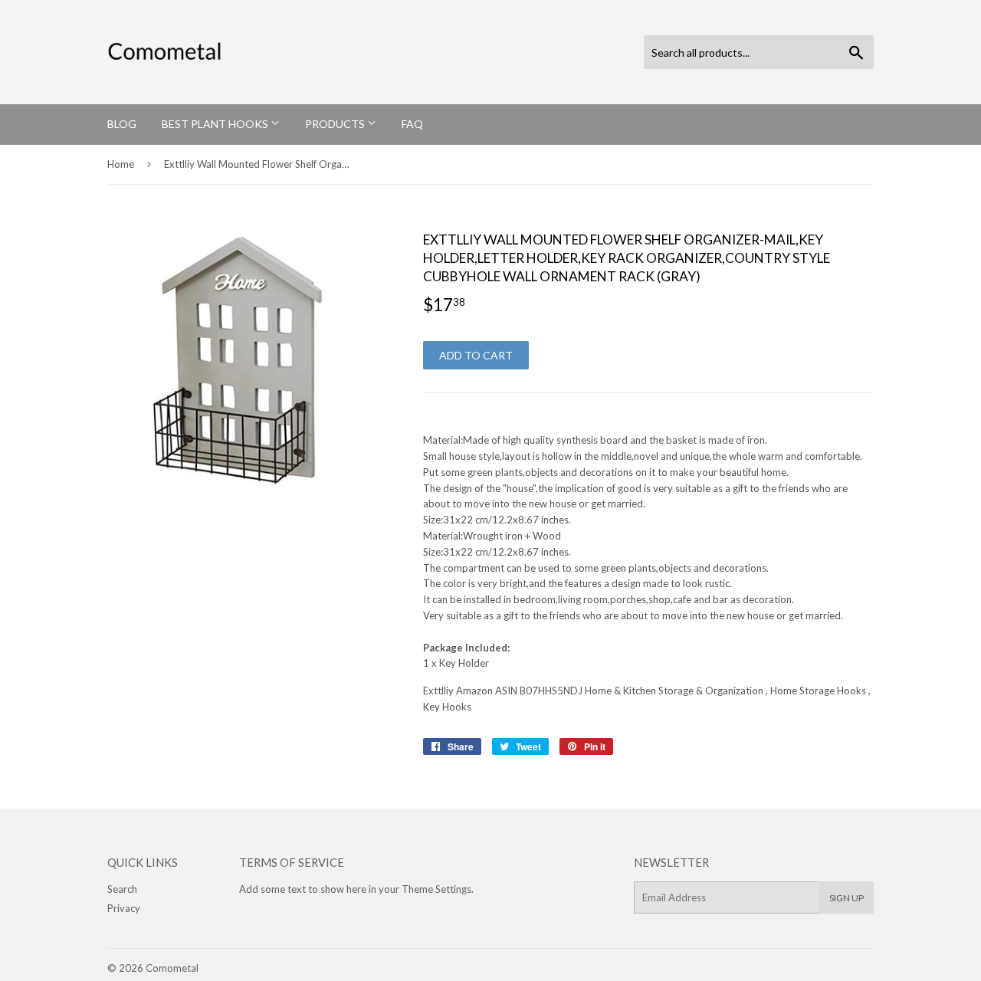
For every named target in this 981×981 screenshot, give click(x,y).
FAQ (412, 123)
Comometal (172, 968)
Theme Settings (436, 889)
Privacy (123, 908)
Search (122, 889)
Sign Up (846, 898)
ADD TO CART (476, 355)
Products (336, 123)
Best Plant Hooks (216, 123)
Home (120, 164)
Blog (121, 123)
